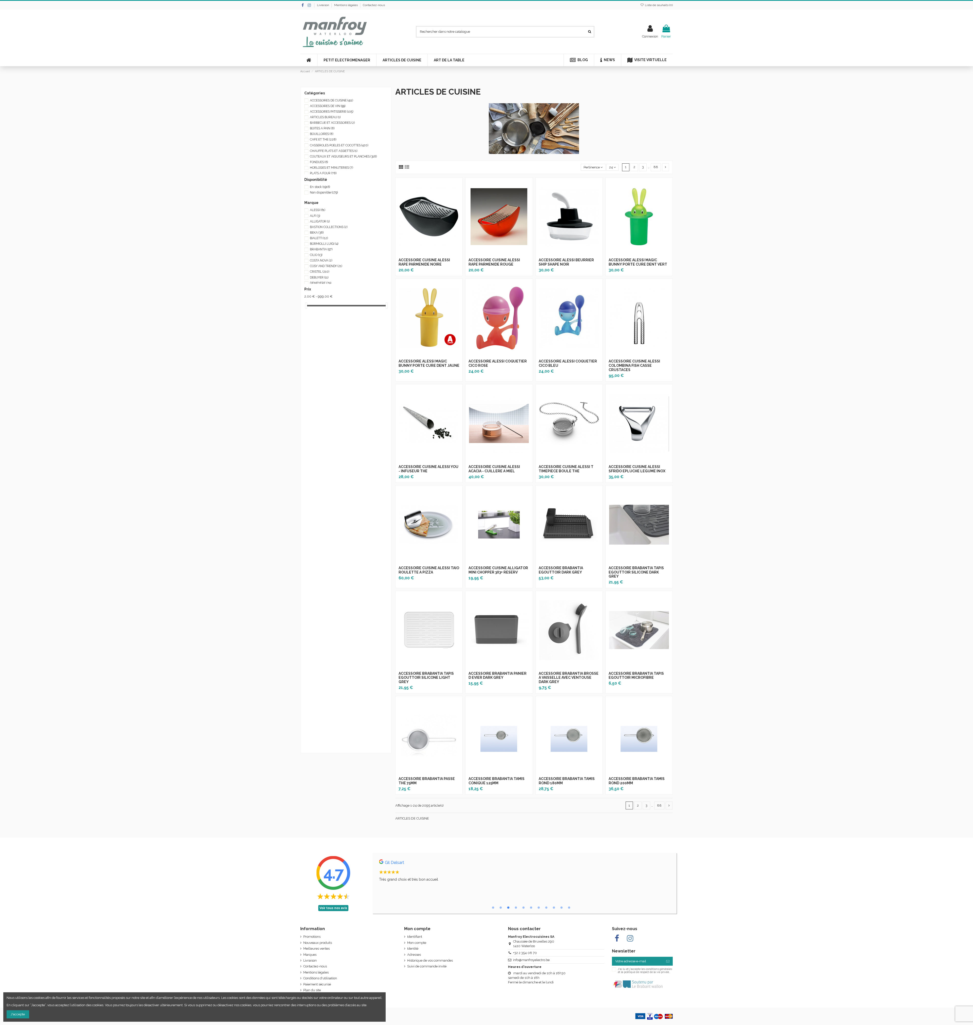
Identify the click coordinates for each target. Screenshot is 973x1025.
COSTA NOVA (321, 260)
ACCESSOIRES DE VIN (327, 106)
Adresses (414, 955)
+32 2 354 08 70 (525, 953)
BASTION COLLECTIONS (328, 227)
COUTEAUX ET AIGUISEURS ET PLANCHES (343, 156)
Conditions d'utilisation (320, 978)
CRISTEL (319, 271)
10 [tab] (561, 907)
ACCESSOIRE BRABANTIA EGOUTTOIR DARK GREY (561, 570)
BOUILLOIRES (321, 134)
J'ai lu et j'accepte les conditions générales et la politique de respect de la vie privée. (645, 970)
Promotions (312, 937)
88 (655, 167)
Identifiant (414, 937)
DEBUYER (319, 277)
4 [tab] (515, 907)
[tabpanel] (524, 871)
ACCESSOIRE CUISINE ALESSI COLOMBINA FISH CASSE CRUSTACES (634, 365)
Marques (309, 955)
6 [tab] (531, 907)
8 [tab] (546, 907)
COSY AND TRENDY (326, 266)
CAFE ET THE (323, 139)
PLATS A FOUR (323, 173)
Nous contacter (524, 928)
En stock (320, 187)
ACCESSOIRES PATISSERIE (331, 111)
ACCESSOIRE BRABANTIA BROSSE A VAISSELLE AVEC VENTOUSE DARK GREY (568, 677)
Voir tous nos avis (333, 908)
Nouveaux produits (317, 943)
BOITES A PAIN (322, 128)
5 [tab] (523, 907)
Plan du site (312, 990)
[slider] (306, 305)
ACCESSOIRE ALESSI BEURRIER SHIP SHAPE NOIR (566, 262)
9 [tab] (553, 907)
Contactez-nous (374, 5)
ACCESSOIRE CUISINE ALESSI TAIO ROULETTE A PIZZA (429, 570)
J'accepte (18, 1014)
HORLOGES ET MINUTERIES (331, 167)
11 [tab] (569, 907)
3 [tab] (508, 907)
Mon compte (416, 943)
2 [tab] (500, 907)
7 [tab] (538, 907)
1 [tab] (493, 907)
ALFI (315, 216)
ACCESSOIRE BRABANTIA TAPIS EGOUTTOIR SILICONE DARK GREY (636, 572)
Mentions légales (346, 5)
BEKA (317, 232)
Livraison (323, 5)
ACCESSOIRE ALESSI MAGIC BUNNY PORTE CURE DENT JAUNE (429, 363)
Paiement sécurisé (317, 984)
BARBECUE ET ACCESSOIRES (332, 123)
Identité (412, 948)
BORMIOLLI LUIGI (324, 244)
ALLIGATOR (320, 221)
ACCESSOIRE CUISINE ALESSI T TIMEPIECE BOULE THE (566, 469)
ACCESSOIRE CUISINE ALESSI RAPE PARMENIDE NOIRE (424, 262)
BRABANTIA (321, 249)
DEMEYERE (320, 283)
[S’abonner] (668, 961)
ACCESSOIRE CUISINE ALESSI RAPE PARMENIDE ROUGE (494, 262)
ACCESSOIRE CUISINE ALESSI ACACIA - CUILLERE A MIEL (494, 469)
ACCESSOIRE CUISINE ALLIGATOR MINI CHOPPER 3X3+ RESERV (498, 570)
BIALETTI (319, 238)
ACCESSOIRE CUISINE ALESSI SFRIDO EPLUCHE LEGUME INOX (637, 469)
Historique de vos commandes (430, 960)
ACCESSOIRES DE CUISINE (331, 100)
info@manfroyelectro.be (531, 960)
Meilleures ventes (316, 948)
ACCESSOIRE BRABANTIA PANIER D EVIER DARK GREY (498, 675)
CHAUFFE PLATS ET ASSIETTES (333, 151)
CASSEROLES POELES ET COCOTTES (339, 145)
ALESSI (317, 210)
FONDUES (319, 162)
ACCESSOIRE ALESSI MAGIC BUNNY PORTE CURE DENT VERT (638, 262)
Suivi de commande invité (426, 966)
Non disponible (324, 192)
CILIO (316, 255)
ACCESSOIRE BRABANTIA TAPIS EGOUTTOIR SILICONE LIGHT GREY (426, 677)
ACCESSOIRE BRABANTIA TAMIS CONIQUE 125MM (497, 781)
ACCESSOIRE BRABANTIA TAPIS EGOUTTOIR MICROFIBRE (636, 675)
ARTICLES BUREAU (325, 117)
